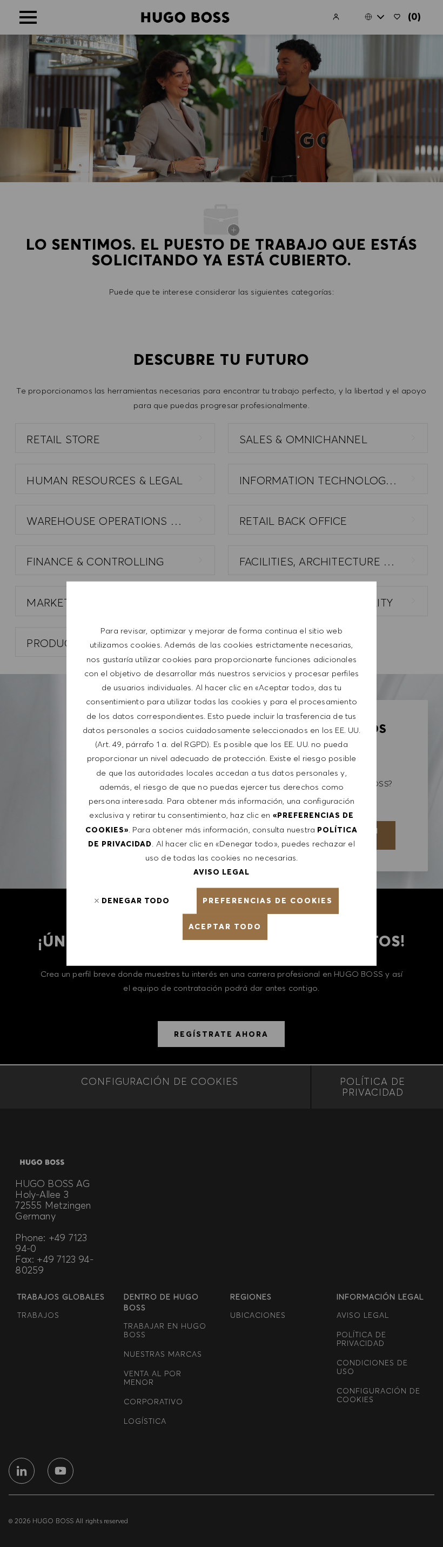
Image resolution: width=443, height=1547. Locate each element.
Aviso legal (221, 872)
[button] (268, 900)
